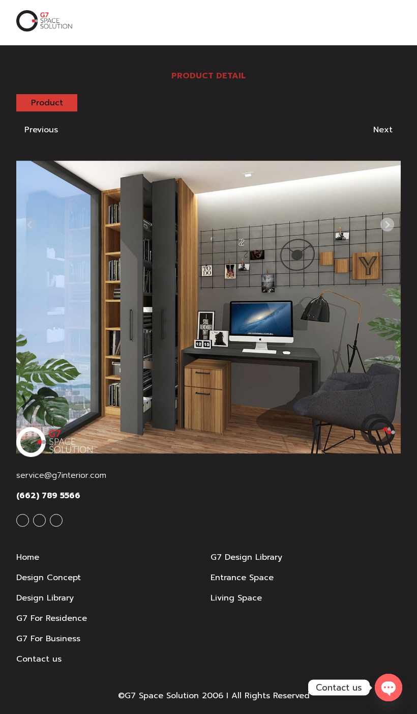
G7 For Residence (51, 618)
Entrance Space (242, 578)
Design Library (45, 598)
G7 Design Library (246, 557)
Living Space (236, 598)
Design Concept (48, 578)
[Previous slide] (30, 225)
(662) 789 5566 (48, 496)
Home (27, 557)
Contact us (39, 659)
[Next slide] (387, 225)
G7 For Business (48, 639)
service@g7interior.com (61, 475)
